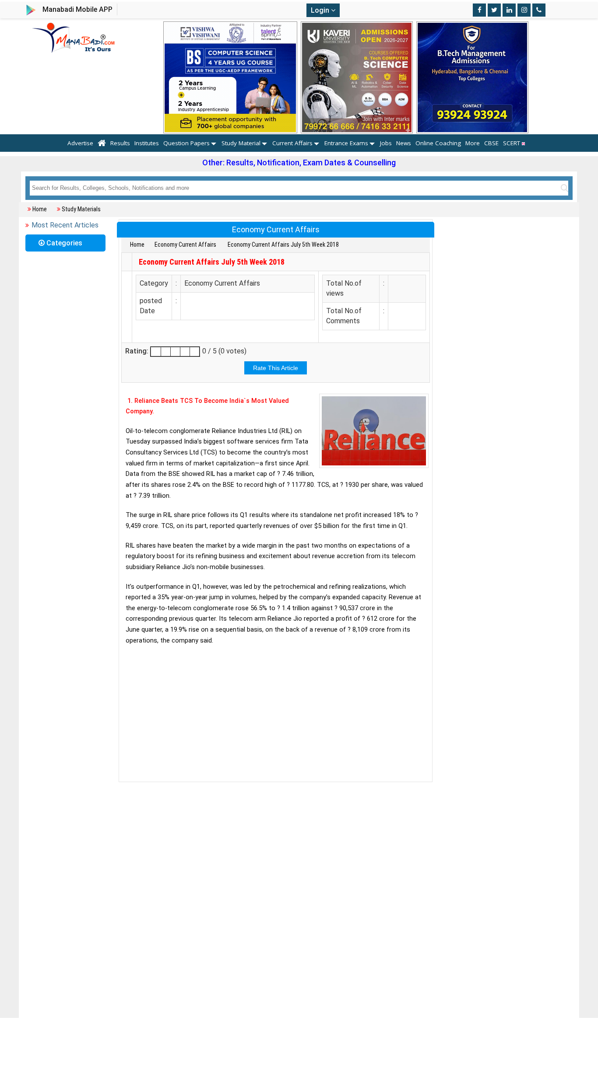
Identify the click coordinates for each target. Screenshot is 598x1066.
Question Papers (186, 143)
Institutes (146, 143)
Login (321, 10)
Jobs (386, 143)
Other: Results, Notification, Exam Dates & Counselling (299, 162)
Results (120, 143)
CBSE (491, 143)
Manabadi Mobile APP (77, 9)
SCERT (512, 143)
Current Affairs (292, 143)
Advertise (80, 143)
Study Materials (81, 209)
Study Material (241, 143)
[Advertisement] (275, 714)
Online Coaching (438, 143)
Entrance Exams (346, 143)
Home (39, 209)
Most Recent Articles (65, 225)
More (472, 143)
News (403, 143)
